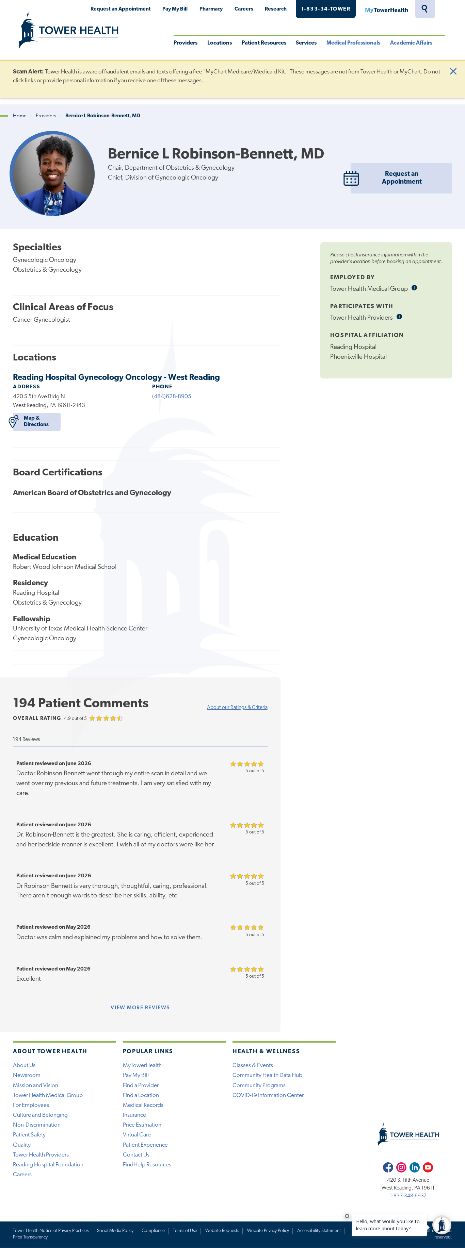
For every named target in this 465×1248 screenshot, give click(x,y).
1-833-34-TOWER (326, 9)
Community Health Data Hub (267, 1075)
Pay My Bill (175, 9)
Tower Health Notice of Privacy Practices (51, 1231)
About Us (24, 1065)
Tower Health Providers (41, 1155)
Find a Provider (141, 1086)
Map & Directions (36, 421)
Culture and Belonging (40, 1115)
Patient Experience (145, 1145)
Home (20, 116)
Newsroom (27, 1075)
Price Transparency (30, 1237)
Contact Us (136, 1155)
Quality (22, 1145)
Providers (185, 43)
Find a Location (141, 1095)
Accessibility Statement (319, 1231)
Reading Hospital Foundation (48, 1165)
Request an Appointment (121, 9)
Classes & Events (253, 1065)
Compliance (153, 1231)
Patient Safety (29, 1135)
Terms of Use (185, 1231)
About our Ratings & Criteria (237, 707)
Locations (219, 43)
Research (276, 9)
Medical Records (143, 1105)
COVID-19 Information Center (268, 1095)
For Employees (31, 1105)
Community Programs (259, 1086)
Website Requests (222, 1231)
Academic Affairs (411, 43)
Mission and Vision (35, 1086)
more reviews (140, 1008)
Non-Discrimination (37, 1125)
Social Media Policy (115, 1231)
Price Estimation (142, 1125)
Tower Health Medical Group (48, 1095)
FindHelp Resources (147, 1165)
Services (306, 43)
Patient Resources (264, 43)
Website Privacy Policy (268, 1231)
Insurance (134, 1115)
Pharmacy (211, 9)
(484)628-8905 (171, 397)
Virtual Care (137, 1135)
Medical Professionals (353, 43)
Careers (244, 9)
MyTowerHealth (386, 9)
